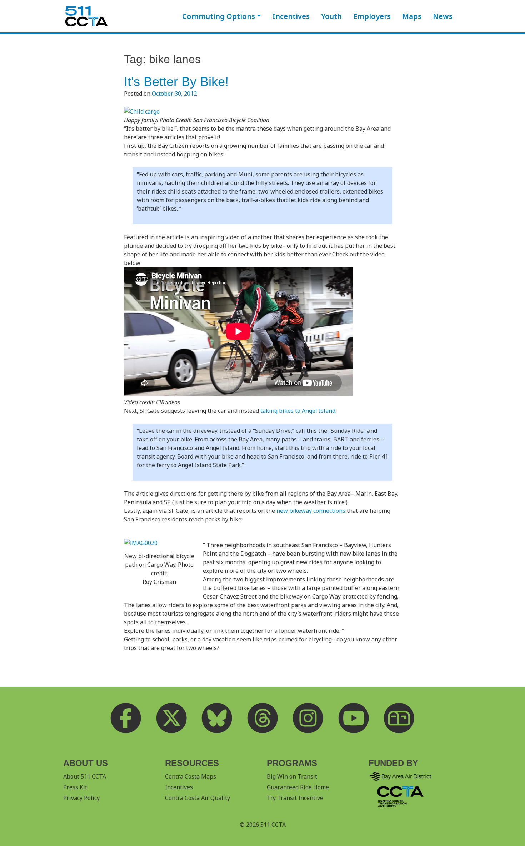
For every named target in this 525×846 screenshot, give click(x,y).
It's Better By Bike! (176, 81)
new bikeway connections (310, 511)
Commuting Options (218, 16)
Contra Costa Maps (190, 776)
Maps (411, 16)
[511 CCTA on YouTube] (353, 718)
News (442, 16)
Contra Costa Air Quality (197, 798)
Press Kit (75, 787)
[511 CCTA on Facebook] (126, 718)
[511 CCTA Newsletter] (399, 718)
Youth (331, 16)
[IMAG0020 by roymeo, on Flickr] (141, 542)
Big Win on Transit (292, 776)
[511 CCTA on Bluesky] (217, 718)
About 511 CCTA (84, 776)
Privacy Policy (81, 798)
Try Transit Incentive (295, 798)
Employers (372, 16)
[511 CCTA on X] (171, 718)
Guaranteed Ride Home (298, 787)
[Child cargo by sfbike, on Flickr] (142, 111)
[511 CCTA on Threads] (262, 718)
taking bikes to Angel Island (297, 411)
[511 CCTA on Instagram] (308, 718)
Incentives (291, 16)
